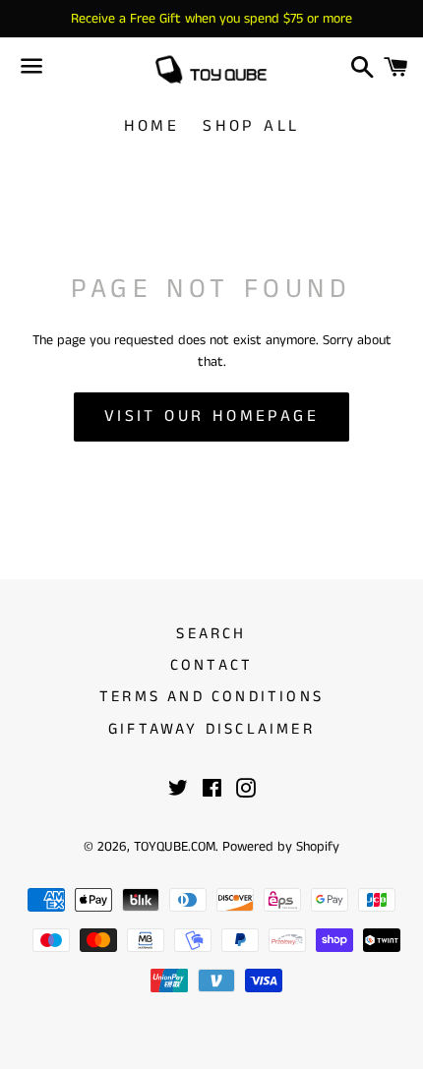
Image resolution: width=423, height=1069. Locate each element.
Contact (211, 665)
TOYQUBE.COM (174, 847)
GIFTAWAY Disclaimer (211, 729)
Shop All (251, 126)
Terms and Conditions (211, 696)
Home (152, 126)
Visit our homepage (211, 416)
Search (211, 634)
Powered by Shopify (280, 847)
